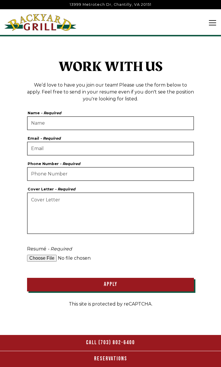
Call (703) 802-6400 (110, 342)
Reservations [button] (110, 358)
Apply (110, 284)
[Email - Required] (110, 149)
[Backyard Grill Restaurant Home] (40, 22)
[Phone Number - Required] (110, 174)
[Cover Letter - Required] (110, 213)
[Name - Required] (110, 123)
